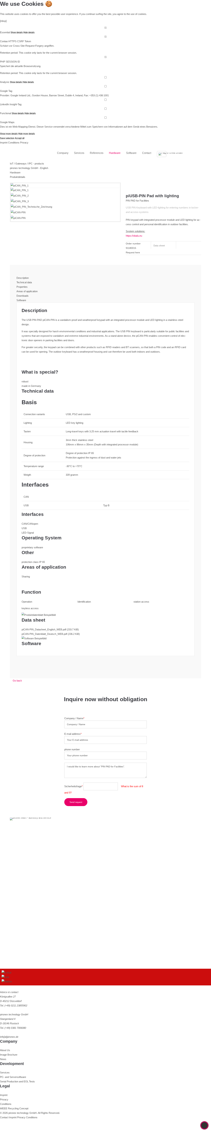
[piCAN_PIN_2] (20, 195)
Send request (76, 802)
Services (5, 1072)
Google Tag (6, 91)
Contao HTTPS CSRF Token (15, 41)
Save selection (7, 138)
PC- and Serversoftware (13, 1077)
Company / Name (74, 718)
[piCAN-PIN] (18, 212)
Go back (17, 680)
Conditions (13, 142)
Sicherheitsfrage (73, 786)
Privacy (24, 142)
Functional (5, 113)
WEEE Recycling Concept (14, 1108)
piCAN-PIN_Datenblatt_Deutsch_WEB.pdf (51, 634)
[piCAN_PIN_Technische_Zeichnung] (31, 206)
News (3, 1059)
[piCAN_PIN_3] (20, 201)
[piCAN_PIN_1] (20, 190)
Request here (133, 252)
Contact (4, 1117)
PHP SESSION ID (10, 61)
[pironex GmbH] (26, 153)
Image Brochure (8, 1054)
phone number (72, 749)
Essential (5, 32)
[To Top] (204, 1125)
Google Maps (7, 122)
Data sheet (159, 245)
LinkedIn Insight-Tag (10, 104)
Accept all (19, 138)
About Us (5, 1050)
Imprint (3, 142)
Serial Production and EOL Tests (17, 1081)
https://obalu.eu (134, 235)
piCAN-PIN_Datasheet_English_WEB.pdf (50, 629)
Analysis (4, 82)
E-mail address (73, 733)
